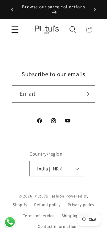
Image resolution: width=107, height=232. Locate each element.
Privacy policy (81, 204)
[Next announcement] (94, 9)
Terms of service (38, 215)
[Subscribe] (86, 94)
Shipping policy (76, 215)
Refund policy (47, 204)
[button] (15, 29)
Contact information (57, 226)
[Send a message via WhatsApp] (10, 222)
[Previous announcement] (12, 9)
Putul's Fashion (49, 196)
